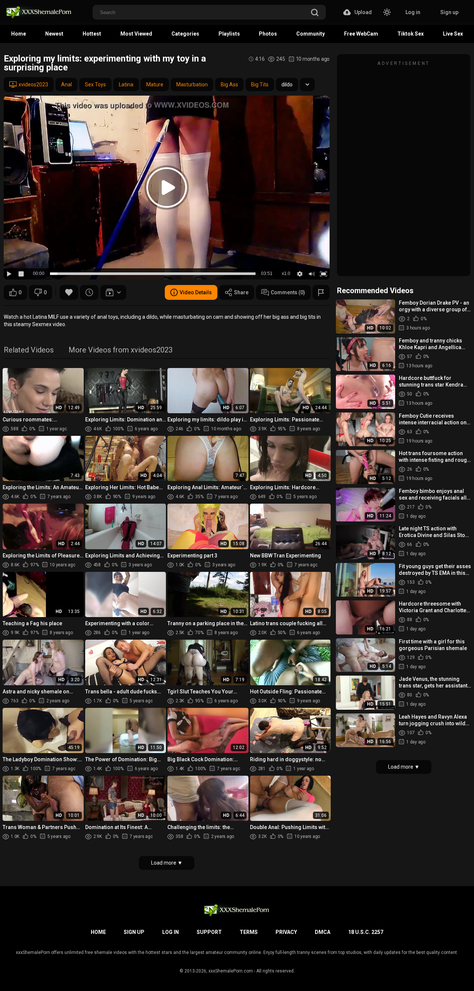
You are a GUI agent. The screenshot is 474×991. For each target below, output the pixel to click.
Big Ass (229, 84)
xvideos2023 (33, 84)
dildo (287, 84)
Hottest (92, 34)
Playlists (229, 34)
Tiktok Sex (410, 34)
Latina (126, 84)
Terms (249, 932)
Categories (185, 34)
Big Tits (259, 84)
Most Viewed (136, 34)
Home (18, 34)
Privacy (286, 932)
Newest (54, 34)
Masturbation (192, 84)
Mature (154, 84)
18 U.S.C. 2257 (365, 932)
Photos (268, 34)
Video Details (196, 292)
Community (310, 34)
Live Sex (453, 34)
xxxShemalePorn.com (230, 971)
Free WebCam (361, 34)
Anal (66, 84)
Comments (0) (288, 292)
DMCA (322, 932)
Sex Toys (95, 84)
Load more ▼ (167, 863)
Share (241, 292)
